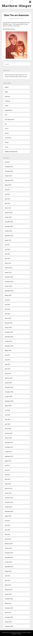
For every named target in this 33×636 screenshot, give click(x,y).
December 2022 (9, 166)
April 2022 (7, 203)
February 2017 (8, 488)
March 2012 (8, 612)
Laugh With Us (8, 110)
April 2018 (7, 424)
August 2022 (8, 185)
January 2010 (8, 621)
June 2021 (7, 249)
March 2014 (8, 603)
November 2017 (9, 447)
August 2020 (8, 295)
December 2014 (9, 598)
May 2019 (7, 364)
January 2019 (8, 382)
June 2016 (7, 525)
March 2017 (8, 484)
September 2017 (9, 456)
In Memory (7, 101)
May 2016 (7, 530)
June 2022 (7, 194)
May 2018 (7, 419)
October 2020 (8, 286)
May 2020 (7, 309)
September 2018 (9, 401)
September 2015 (9, 566)
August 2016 (8, 516)
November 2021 (9, 226)
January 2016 (8, 548)
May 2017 (7, 474)
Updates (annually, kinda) (11, 151)
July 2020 (7, 300)
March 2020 (8, 318)
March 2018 (8, 428)
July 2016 (7, 520)
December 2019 (9, 332)
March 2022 (8, 208)
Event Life (7, 96)
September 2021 (9, 235)
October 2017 (8, 451)
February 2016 (8, 543)
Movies (7, 133)
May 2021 (7, 254)
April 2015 (7, 580)
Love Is (6, 128)
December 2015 (9, 552)
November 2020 (9, 281)
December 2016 (9, 497)
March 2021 (8, 263)
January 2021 (8, 272)
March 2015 (8, 585)
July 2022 (7, 189)
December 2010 (9, 617)
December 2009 (9, 626)
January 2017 (8, 493)
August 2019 (8, 350)
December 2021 (9, 221)
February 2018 (8, 433)
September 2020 (9, 290)
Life (6, 124)
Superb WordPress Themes (21, 633)
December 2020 (9, 277)
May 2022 (7, 198)
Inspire (6, 105)
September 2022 (9, 180)
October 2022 (8, 175)
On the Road (8, 137)
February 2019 (8, 378)
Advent (6, 87)
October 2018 (8, 396)
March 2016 (8, 539)
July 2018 (7, 410)
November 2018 (9, 392)
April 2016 (7, 534)
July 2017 (7, 465)
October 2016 (8, 507)
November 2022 (9, 171)
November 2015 (9, 557)
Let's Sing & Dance (9, 119)
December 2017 (9, 442)
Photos (7, 142)
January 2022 (8, 217)
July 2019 (7, 355)
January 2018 (8, 438)
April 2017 (7, 479)
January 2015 (8, 594)
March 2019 (8, 373)
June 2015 (7, 575)
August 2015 (8, 571)
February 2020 (8, 323)
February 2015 (8, 589)
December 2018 (9, 387)
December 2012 (9, 608)
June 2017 (7, 470)
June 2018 (7, 415)
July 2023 (7, 162)
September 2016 (9, 511)
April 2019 (7, 369)
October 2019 (8, 341)
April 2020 (7, 313)
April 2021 (7, 258)
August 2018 (8, 405)
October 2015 (8, 562)
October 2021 (8, 231)
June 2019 (7, 359)
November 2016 (9, 502)
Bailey (6, 91)
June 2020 (7, 304)
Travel (6, 147)
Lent (6, 114)
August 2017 (8, 461)
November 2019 (9, 336)
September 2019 (9, 346)
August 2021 (8, 240)
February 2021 (8, 267)
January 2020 (8, 327)
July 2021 (7, 244)
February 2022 (8, 212)
